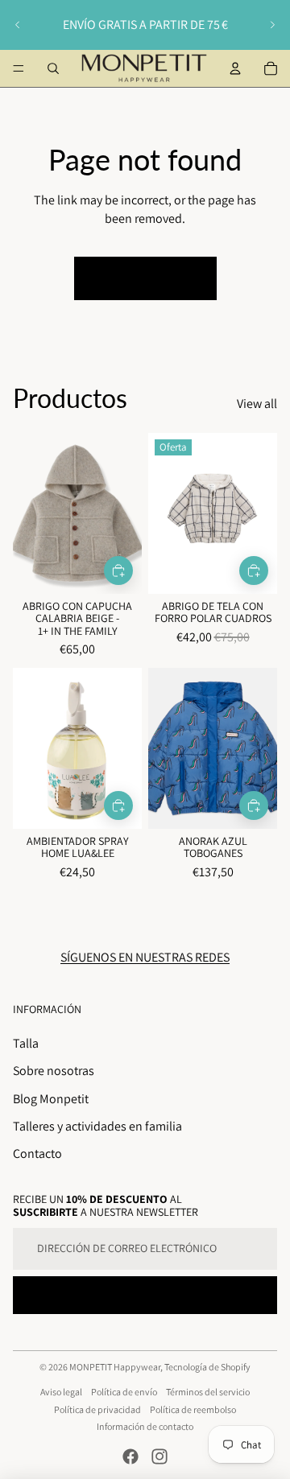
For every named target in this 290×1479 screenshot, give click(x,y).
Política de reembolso (193, 1409)
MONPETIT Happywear (114, 1367)
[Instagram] (159, 1456)
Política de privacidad (97, 1409)
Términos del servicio (208, 1392)
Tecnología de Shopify (207, 1367)
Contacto (37, 1153)
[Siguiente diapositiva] (272, 25)
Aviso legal (61, 1392)
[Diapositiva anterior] (17, 25)
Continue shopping (145, 278)
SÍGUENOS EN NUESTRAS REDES (145, 957)
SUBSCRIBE (145, 1294)
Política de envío (124, 1392)
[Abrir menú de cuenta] (235, 68)
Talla (26, 1043)
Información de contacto (145, 1426)
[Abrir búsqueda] (53, 68)
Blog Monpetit (51, 1098)
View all (257, 403)
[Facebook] (130, 1456)
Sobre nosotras (53, 1070)
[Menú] (18, 68)
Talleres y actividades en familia (97, 1126)
